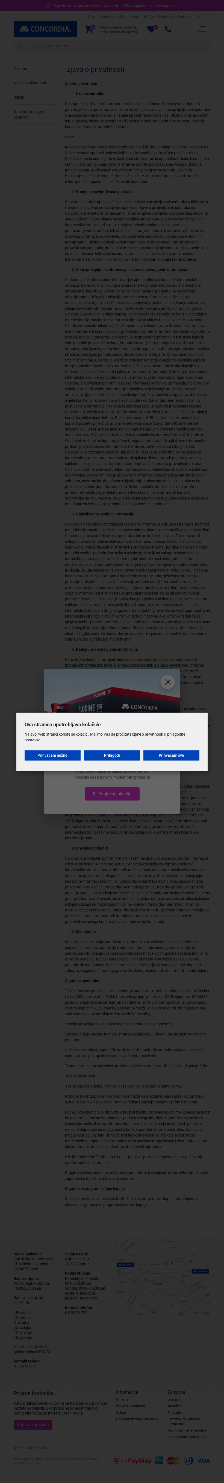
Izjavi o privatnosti (147, 734)
